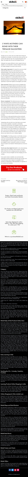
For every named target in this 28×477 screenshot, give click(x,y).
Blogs (6, 4)
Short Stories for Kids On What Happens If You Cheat (21, 182)
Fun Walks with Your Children (5, 181)
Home (3, 4)
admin (6, 51)
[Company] (1, 2)
